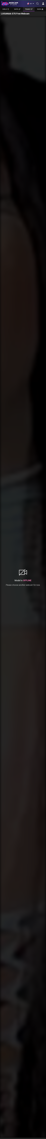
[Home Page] (9, 3)
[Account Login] (43, 3)
